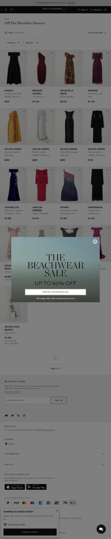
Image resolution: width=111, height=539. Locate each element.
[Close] (95, 241)
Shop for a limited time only (56, 292)
